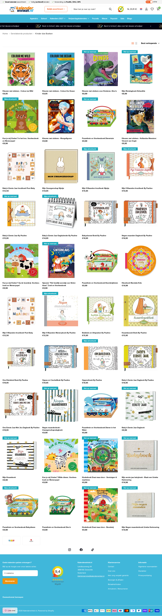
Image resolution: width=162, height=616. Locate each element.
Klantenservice (114, 562)
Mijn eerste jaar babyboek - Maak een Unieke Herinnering (140, 478)
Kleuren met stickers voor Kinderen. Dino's (99, 91)
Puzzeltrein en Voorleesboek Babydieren (19, 527)
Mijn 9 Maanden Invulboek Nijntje (95, 188)
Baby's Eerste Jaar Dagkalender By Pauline (59, 236)
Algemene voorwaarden (147, 566)
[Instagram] (69, 549)
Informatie (142, 562)
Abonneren (10, 581)
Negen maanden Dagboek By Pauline (137, 236)
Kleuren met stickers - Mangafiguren (57, 138)
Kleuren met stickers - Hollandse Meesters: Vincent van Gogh (139, 139)
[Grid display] (133, 43)
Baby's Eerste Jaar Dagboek (133, 428)
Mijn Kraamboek (9, 477)
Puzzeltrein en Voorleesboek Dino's (56, 527)
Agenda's (34, 18)
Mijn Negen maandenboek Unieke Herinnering (140, 527)
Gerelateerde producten (21, 33)
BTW (151, 2)
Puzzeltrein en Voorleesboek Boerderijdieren (100, 283)
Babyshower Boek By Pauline (94, 236)
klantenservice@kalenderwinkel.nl (91, 576)
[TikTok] (92, 549)
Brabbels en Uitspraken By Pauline (96, 333)
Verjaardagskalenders (77, 18)
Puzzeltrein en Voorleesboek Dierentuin (98, 138)
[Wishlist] (152, 9)
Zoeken (110, 9)
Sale (122, 18)
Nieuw (104, 18)
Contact (111, 566)
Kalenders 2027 (56, 18)
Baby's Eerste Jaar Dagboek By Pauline (138, 380)
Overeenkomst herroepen (13, 597)
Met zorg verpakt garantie (118, 575)
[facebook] (81, 549)
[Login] (146, 9)
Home (5, 33)
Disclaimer (142, 571)
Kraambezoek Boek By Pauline (134, 333)
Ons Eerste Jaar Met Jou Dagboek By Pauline (21, 428)
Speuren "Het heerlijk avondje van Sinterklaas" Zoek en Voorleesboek (59, 284)
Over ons (111, 571)
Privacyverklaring (145, 575)
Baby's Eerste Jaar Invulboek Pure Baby (19, 188)
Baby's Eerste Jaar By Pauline (15, 236)
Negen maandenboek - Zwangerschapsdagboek (52, 429)
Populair (114, 18)
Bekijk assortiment (55, 9)
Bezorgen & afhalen (115, 580)
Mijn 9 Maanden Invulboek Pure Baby (18, 333)
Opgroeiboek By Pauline (92, 380)
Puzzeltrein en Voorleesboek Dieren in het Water (99, 429)
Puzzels (95, 18)
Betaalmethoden (114, 584)
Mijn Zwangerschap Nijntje (53, 188)
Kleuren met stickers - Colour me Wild (18, 91)
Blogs (129, 18)
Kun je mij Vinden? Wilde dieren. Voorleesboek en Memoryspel (59, 478)
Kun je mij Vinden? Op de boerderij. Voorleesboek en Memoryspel (21, 284)
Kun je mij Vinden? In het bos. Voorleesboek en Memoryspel (21, 139)
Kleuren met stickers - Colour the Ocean (58, 91)
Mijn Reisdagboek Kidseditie (133, 91)
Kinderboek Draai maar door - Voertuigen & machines (99, 478)
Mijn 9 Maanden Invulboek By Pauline (137, 188)
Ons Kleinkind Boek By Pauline (15, 380)
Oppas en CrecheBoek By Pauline (56, 380)
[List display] (136, 43)
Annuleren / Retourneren (118, 589)
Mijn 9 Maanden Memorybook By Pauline (59, 333)
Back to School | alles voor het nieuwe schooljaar (47, 26)
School (44, 18)
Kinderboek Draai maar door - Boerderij (98, 527)
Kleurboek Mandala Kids (132, 283)
